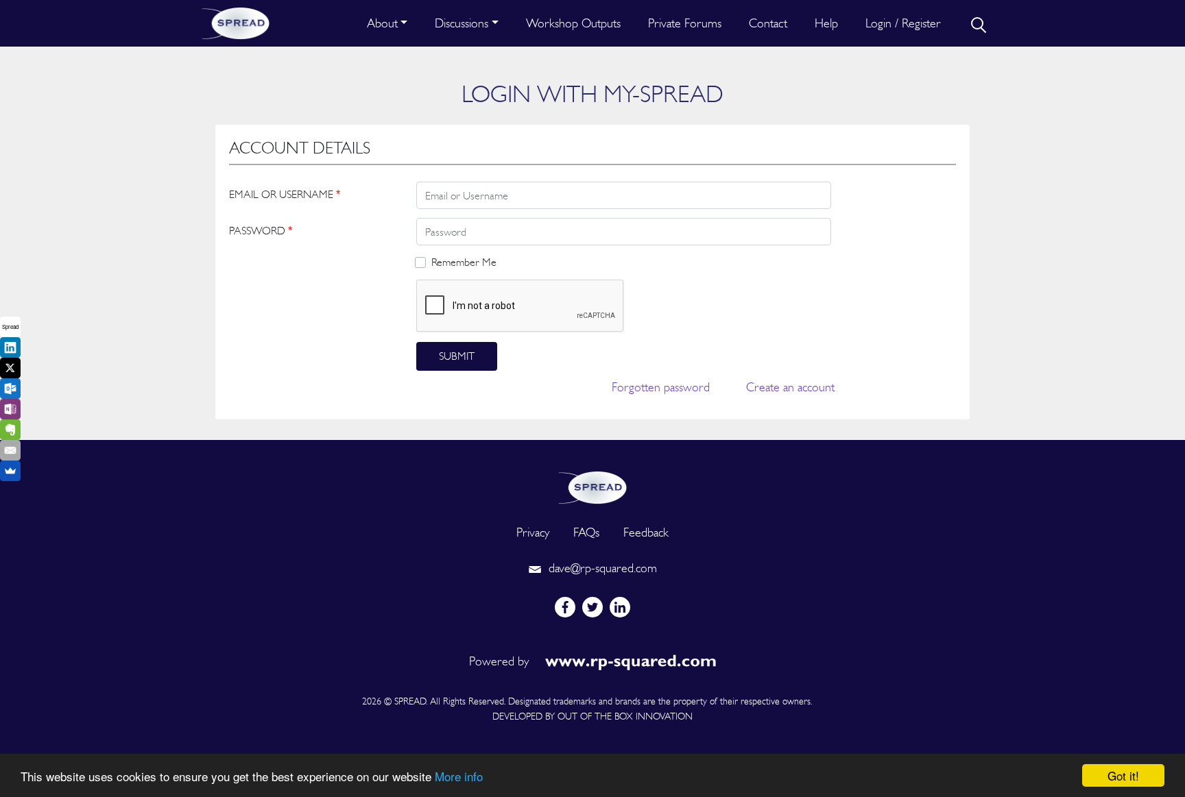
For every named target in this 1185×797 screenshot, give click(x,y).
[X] (10, 368)
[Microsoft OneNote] (10, 409)
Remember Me (463, 262)
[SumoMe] (10, 471)
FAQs (586, 532)
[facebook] (565, 607)
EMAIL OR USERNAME (284, 194)
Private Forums (684, 23)
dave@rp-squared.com (601, 568)
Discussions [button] (461, 23)
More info (459, 776)
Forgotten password (661, 387)
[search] (977, 23)
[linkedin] (620, 607)
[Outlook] (10, 388)
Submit (457, 356)
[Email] (10, 450)
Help (826, 23)
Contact (768, 23)
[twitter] (592, 607)
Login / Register (903, 23)
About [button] (382, 23)
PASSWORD (260, 230)
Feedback (646, 532)
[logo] (592, 486)
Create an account (790, 387)
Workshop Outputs (573, 23)
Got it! (1123, 775)
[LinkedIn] (10, 347)
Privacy (532, 532)
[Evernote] (10, 429)
